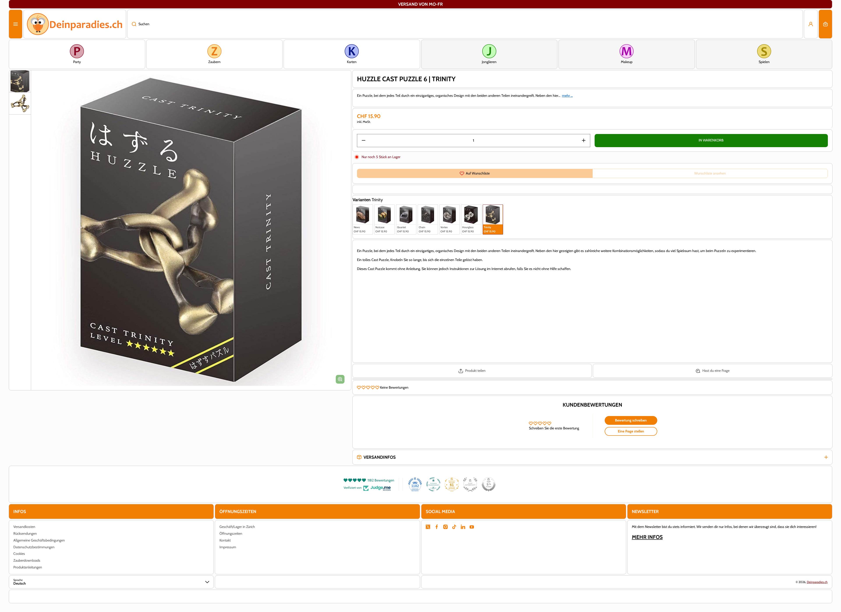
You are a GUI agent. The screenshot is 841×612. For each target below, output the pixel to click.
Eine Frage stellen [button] (631, 431)
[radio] (363, 220)
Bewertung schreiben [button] (631, 420)
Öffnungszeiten (230, 533)
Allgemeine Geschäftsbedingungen (39, 540)
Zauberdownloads (26, 560)
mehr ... (567, 95)
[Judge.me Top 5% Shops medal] (489, 484)
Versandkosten (24, 527)
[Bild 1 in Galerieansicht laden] (20, 81)
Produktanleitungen (27, 567)
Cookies (19, 554)
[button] (825, 24)
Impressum (227, 547)
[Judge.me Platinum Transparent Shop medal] (433, 484)
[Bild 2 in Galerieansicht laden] (20, 103)
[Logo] (74, 24)
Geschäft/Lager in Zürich (237, 527)
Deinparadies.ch (817, 582)
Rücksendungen (25, 533)
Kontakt (225, 540)
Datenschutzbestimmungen (34, 547)
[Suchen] (131, 24)
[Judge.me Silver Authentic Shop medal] (470, 484)
